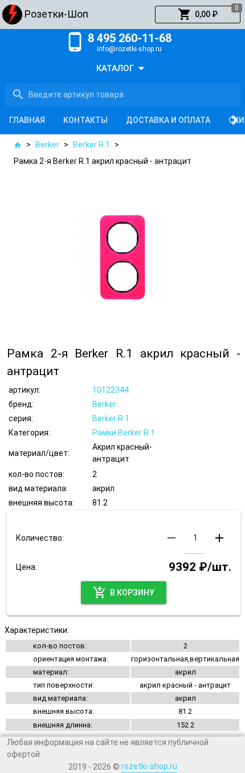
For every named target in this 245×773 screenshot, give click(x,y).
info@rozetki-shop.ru (129, 49)
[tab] (27, 120)
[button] (197, 15)
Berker (47, 144)
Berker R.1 (91, 144)
